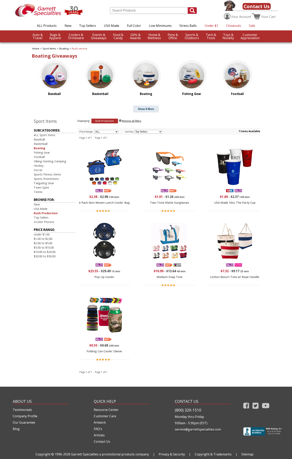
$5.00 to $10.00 (44, 247)
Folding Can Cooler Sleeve (104, 351)
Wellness (154, 36)
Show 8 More (146, 108)
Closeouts (233, 25)
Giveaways (98, 36)
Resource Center (106, 409)
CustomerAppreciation (250, 36)
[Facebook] (246, 409)
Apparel (55, 36)
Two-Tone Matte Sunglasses (169, 202)
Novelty (228, 36)
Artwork (100, 422)
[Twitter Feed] (255, 409)
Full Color (134, 25)
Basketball (40, 144)
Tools (211, 36)
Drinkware (76, 36)
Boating (64, 48)
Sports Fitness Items (47, 174)
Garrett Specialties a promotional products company (110, 454)
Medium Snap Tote (170, 277)
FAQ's (98, 428)
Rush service (79, 48)
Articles (99, 435)
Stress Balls (188, 25)
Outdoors (192, 36)
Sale (252, 25)
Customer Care (105, 416)
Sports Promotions (46, 179)
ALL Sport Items (44, 135)
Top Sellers (87, 25)
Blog (16, 428)
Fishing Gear (42, 152)
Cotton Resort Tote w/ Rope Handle (234, 277)
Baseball (39, 139)
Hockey (39, 166)
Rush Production (46, 213)
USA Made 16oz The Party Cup (234, 202)
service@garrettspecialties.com (198, 429)
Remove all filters (131, 121)
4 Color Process (44, 222)
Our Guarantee (24, 422)
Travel (38, 36)
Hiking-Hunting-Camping (50, 161)
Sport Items (49, 48)
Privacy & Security (172, 454)
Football (39, 157)
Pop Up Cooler (104, 277)
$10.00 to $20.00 (44, 252)
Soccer (38, 170)
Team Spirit (41, 187)
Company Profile (25, 416)
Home (35, 48)
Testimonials (22, 409)
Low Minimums (160, 25)
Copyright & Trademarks (213, 454)
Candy (118, 36)
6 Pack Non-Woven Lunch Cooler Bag (104, 202)
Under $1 (211, 25)
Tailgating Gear (44, 183)
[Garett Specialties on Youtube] (266, 409)
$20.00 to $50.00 (44, 256)
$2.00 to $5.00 (43, 243)
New (68, 25)
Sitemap (247, 454)
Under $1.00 (41, 234)
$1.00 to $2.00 (43, 239)
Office (173, 36)
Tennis (38, 192)
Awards (135, 36)
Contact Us (257, 6)
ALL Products (47, 25)
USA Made (111, 25)
